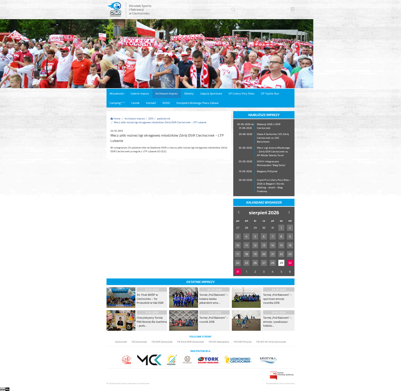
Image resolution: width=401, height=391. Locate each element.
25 (246, 262)
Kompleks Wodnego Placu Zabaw (197, 103)
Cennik (135, 103)
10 (237, 245)
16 (290, 245)
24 (237, 262)
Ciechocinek (121, 341)
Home (116, 118)
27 (263, 262)
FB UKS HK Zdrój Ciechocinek (271, 341)
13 (263, 245)
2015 (151, 118)
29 (281, 262)
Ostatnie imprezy (200, 282)
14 (272, 245)
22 (281, 254)
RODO (166, 103)
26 (255, 262)
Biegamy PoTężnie (267, 171)
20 (264, 254)
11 (246, 245)
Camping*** (117, 103)
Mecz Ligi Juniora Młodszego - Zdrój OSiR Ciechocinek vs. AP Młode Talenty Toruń (273, 151)
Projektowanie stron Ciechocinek (280, 383)
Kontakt (151, 103)
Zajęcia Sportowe (211, 93)
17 (237, 254)
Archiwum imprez (167, 93)
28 (272, 262)
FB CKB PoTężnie (243, 341)
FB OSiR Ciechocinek (162, 341)
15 (281, 245)
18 (246, 254)
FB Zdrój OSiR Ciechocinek (190, 341)
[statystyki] (4, 388)
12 (255, 245)
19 (255, 254)
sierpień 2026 (264, 212)
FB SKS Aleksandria (219, 341)
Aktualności (117, 93)
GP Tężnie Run (270, 93)
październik (163, 118)
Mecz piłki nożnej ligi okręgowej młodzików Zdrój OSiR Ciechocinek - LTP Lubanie (160, 122)
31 (237, 271)
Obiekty (189, 93)
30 (290, 262)
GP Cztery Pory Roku (242, 93)
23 (290, 254)
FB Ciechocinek (139, 341)
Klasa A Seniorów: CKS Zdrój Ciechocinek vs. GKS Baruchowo (273, 137)
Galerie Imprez (140, 93)
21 (272, 254)
